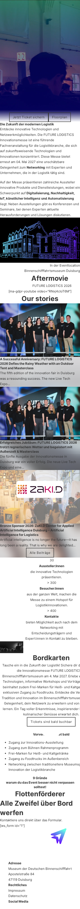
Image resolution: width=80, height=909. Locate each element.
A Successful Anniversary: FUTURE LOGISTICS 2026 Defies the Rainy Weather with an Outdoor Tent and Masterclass (37, 363)
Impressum (16, 890)
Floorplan (59, 117)
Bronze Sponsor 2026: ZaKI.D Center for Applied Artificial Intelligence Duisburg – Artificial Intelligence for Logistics (37, 530)
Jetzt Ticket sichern (29, 117)
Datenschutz (17, 896)
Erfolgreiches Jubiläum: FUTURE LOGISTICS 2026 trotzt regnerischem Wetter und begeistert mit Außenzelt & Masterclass (38, 447)
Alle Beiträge (40, 553)
